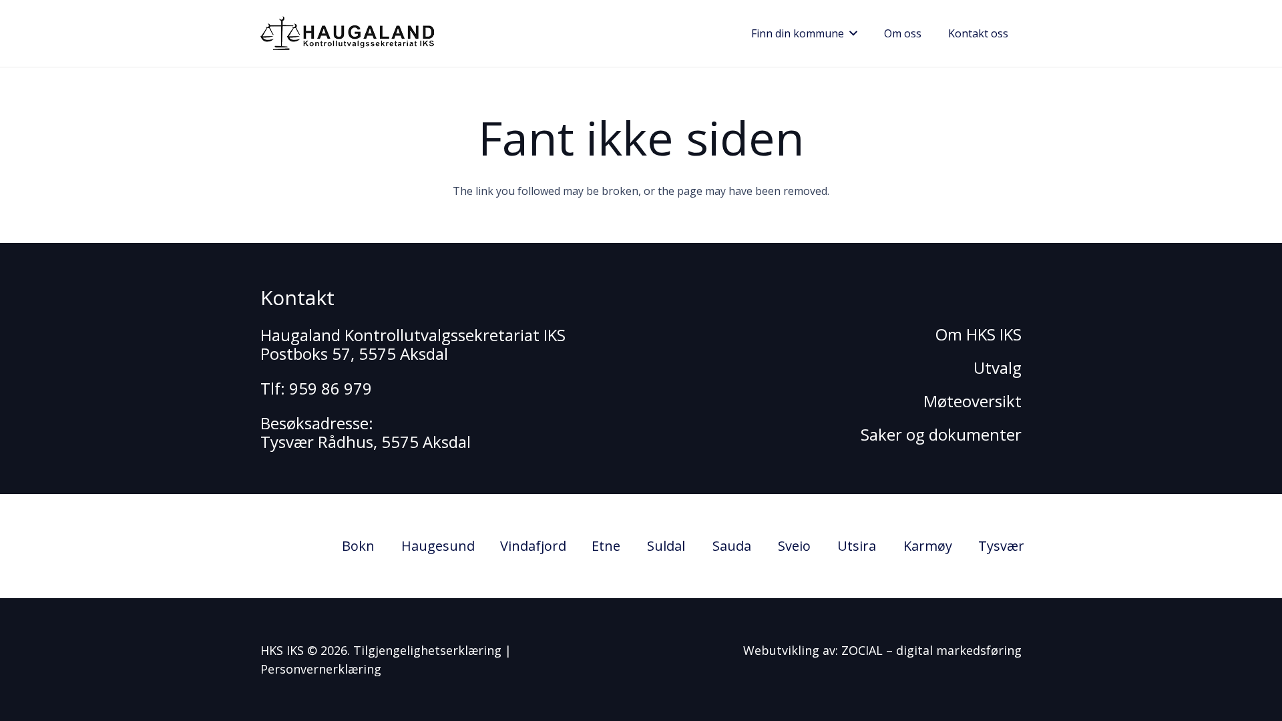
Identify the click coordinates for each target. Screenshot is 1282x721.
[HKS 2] (347, 33)
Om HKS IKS (978, 334)
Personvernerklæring (320, 669)
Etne (606, 546)
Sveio (794, 546)
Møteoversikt (972, 401)
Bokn (358, 546)
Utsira (856, 546)
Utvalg (998, 367)
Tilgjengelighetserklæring (427, 650)
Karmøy (927, 546)
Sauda (731, 546)
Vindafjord (533, 546)
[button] (850, 33)
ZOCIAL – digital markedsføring (931, 650)
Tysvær (1001, 546)
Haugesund (438, 546)
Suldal (666, 546)
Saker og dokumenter (941, 434)
